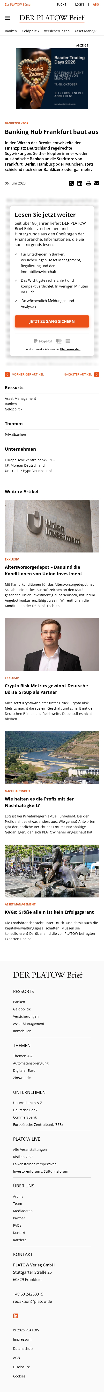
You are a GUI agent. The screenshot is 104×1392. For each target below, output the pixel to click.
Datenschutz (23, 1348)
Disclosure (21, 1367)
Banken (11, 31)
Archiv (18, 1196)
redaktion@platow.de (32, 1301)
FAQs (17, 1225)
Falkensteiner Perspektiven (35, 1164)
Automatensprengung (31, 1063)
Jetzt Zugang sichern (52, 321)
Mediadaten (23, 1210)
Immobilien (22, 1031)
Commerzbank (25, 1117)
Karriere (19, 1240)
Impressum (22, 1339)
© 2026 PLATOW (26, 1330)
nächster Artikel (78, 374)
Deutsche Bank (25, 1110)
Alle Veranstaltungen (30, 1149)
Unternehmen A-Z (27, 1102)
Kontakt (19, 1232)
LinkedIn (15, 1315)
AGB (16, 1357)
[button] (71, 183)
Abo (96, 4)
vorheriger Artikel (28, 374)
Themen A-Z (23, 1056)
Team (17, 1203)
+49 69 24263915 (28, 1294)
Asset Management (28, 1023)
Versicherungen (57, 31)
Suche (61, 4)
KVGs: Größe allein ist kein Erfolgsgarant (49, 912)
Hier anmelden (70, 349)
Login (79, 4)
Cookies (19, 1376)
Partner (19, 1218)
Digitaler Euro (24, 1070)
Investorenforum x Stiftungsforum (40, 1171)
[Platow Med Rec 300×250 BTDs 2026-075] (52, 78)
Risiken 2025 (23, 1156)
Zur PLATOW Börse (17, 4)
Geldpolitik (30, 31)
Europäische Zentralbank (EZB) (38, 1124)
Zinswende (22, 1077)
